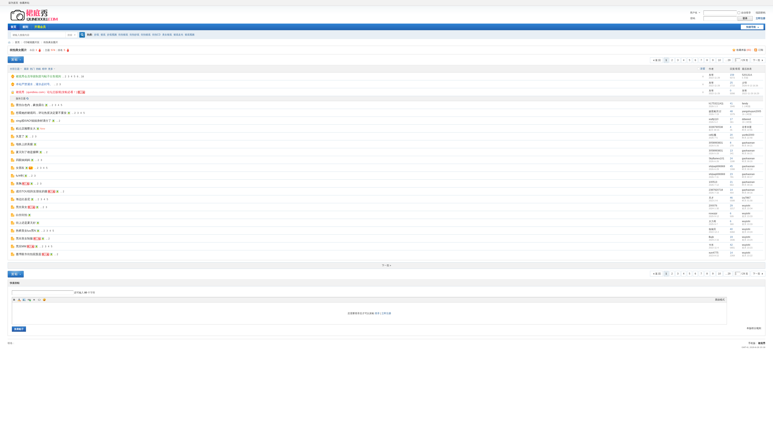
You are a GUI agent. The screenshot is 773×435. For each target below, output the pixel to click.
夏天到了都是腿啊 (27, 152)
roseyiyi (713, 213)
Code (39, 300)
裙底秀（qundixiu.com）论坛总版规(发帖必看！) (46, 92)
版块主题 (21, 98)
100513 (713, 182)
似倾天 (712, 229)
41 (731, 103)
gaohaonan (748, 142)
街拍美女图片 (50, 42)
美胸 (19, 183)
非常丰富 (747, 127)
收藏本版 (743, 50)
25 (731, 82)
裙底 (103, 34)
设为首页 (13, 2)
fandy (745, 103)
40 (731, 229)
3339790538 (716, 127)
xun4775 (713, 252)
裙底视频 (189, 34)
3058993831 (716, 142)
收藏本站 (24, 2)
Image (24, 300)
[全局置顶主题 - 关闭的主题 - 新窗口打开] (13, 93)
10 (719, 60)
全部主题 (15, 68)
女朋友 (20, 167)
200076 (713, 205)
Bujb (711, 237)
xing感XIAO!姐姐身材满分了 (33, 120)
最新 (26, 68)
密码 (692, 18)
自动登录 (746, 12)
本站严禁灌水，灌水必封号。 (34, 84)
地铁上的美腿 (24, 144)
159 (732, 75)
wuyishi (746, 205)
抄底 (96, 34)
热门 (32, 68)
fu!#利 (20, 175)
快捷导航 (751, 27)
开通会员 (40, 26)
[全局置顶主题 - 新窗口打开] (12, 77)
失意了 (20, 136)
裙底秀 (9, 42)
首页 (13, 26)
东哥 (711, 75)
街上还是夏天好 (26, 222)
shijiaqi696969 (717, 166)
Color (19, 300)
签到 (25, 26)
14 (731, 189)
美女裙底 (167, 34)
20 (731, 135)
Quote (34, 300)
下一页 (756, 60)
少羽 (744, 82)
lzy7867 (746, 197)
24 (731, 158)
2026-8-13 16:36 (750, 85)
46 (731, 197)
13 (731, 150)
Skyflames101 (716, 158)
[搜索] (81, 35)
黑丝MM (21, 246)
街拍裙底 (123, 34)
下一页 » (386, 265)
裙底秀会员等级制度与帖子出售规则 (38, 76)
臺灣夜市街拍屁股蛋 (28, 254)
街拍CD (156, 34)
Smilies (44, 300)
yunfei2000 (748, 135)
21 (731, 182)
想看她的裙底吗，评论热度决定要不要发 (41, 112)
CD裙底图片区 (31, 42)
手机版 (751, 343)
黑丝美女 (21, 207)
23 (731, 174)
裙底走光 (178, 34)
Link (29, 300)
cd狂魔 (712, 135)
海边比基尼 (23, 199)
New (42, 128)
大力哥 (712, 221)
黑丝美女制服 (24, 238)
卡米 (711, 244)
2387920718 (716, 189)
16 (82, 76)
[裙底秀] (35, 21)
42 (731, 244)
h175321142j (716, 103)
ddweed (746, 119)
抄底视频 (112, 34)
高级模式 (720, 299)
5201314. (747, 75)
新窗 (702, 68)
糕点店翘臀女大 (26, 128)
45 (731, 166)
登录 (377, 313)
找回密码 (760, 12)
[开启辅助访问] (764, 3)
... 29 (728, 60)
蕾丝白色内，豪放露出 (30, 105)
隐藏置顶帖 (703, 76)
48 (731, 111)
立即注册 (760, 18)
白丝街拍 (21, 214)
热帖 (38, 68)
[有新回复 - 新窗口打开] (12, 106)
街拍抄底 (134, 34)
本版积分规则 (754, 328)
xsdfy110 (713, 119)
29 (731, 205)
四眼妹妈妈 (23, 160)
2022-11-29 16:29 (750, 93)
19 (731, 237)
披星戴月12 (715, 111)
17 (731, 119)
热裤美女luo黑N (26, 230)
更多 (50, 68)
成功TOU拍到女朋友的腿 (31, 191)
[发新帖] (16, 59)
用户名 (693, 12)
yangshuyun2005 (751, 111)
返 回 (658, 60)
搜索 (69, 35)
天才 (711, 197)
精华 (44, 68)
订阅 (760, 50)
